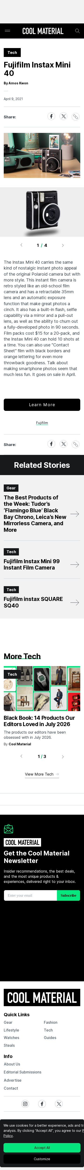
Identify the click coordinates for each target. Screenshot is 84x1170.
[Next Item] (63, 245)
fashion (50, 1022)
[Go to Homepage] (43, 31)
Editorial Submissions (22, 1072)
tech (48, 1030)
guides (50, 1037)
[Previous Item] (21, 245)
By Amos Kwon (16, 83)
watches (11, 1037)
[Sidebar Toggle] (7, 31)
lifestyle (11, 1030)
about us (12, 1064)
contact (11, 1088)
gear (8, 1022)
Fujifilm (42, 423)
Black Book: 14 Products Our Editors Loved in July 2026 (39, 721)
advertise (12, 1080)
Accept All (42, 1148)
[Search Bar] (77, 31)
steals (9, 1045)
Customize (42, 1159)
